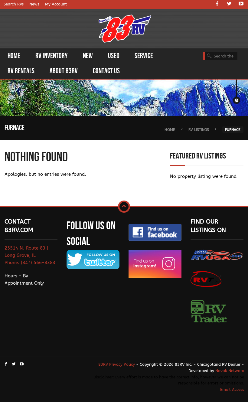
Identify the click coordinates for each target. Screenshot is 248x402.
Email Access (232, 389)
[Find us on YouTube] (241, 4)
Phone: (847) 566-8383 (30, 262)
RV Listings (198, 130)
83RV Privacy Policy (116, 364)
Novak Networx (229, 370)
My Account (56, 4)
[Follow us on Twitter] (229, 4)
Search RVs (14, 4)
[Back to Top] (124, 207)
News (34, 4)
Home (170, 130)
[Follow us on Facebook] (217, 4)
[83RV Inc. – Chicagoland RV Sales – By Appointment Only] (125, 29)
